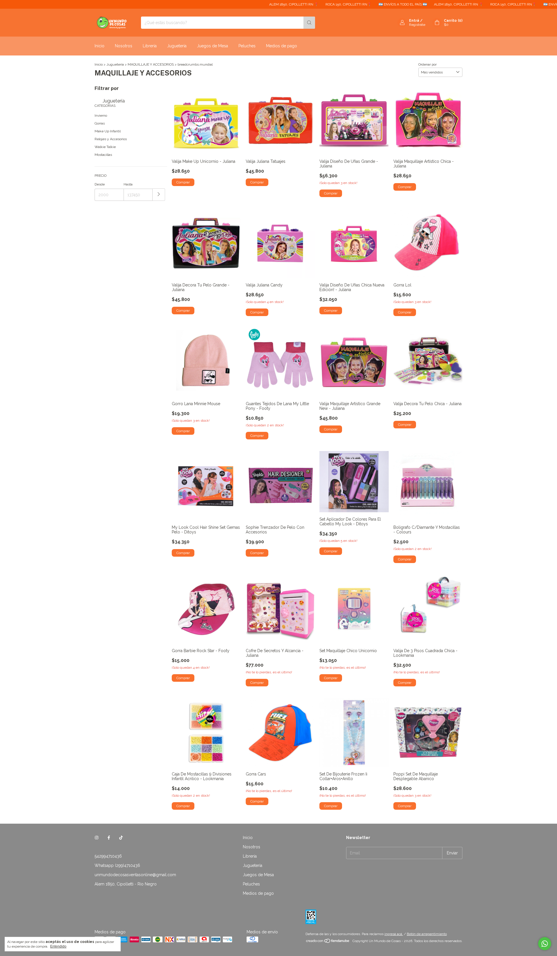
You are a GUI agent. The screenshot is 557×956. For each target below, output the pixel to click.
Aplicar (159, 194)
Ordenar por (427, 64)
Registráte (417, 25)
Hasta (128, 184)
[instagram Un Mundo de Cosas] (97, 837)
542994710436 (108, 856)
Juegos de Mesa (212, 46)
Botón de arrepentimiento (427, 934)
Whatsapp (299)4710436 (117, 865)
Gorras (100, 123)
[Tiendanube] (327, 942)
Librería (150, 46)
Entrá (414, 21)
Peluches (247, 46)
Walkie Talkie (105, 147)
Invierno (101, 115)
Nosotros (123, 46)
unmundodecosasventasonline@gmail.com (135, 874)
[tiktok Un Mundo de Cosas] (121, 837)
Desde (100, 184)
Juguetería (177, 46)
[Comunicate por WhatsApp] (544, 943)
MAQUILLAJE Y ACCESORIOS (151, 64)
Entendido (58, 946)
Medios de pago (281, 46)
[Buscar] (309, 23)
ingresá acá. (393, 934)
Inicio (99, 46)
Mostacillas (103, 155)
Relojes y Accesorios (111, 139)
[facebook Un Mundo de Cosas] (109, 837)
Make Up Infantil (108, 131)
